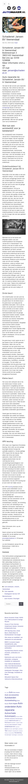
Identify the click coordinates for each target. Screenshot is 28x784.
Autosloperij (10, 716)
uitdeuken (21, 730)
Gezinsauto (8, 722)
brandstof (7, 720)
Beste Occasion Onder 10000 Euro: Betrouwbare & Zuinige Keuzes (14, 619)
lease (10, 724)
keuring (10, 487)
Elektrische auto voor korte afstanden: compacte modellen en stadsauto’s (13, 659)
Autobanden (10, 697)
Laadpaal (18, 722)
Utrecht (16, 586)
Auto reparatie (8, 591)
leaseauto (14, 724)
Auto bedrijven (9, 586)
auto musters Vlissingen (11, 598)
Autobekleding (10, 700)
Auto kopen (13, 703)
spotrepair (20, 728)
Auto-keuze (16, 692)
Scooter (10, 728)
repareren (17, 726)
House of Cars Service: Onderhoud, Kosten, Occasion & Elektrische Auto (14, 626)
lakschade (7, 724)
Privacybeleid (19, 780)
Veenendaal (6, 589)
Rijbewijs (7, 728)
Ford (20, 720)
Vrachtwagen (14, 734)
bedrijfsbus (12, 718)
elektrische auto (13, 720)
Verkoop (6, 732)
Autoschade (10, 713)
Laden (21, 722)
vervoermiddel (11, 732)
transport (10, 730)
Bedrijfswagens (19, 718)
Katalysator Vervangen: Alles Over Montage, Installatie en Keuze (14, 672)
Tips (6, 730)
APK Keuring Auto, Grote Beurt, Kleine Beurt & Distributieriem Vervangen (13, 633)
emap (12, 780)
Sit (10, 780)
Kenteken (13, 722)
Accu (6, 692)
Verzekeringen (8, 734)
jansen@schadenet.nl (13, 71)
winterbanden (20, 734)
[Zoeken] (21, 604)
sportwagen (15, 728)
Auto (11, 692)
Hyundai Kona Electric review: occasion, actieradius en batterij (14, 652)
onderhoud (8, 726)
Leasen (19, 724)
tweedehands (15, 730)
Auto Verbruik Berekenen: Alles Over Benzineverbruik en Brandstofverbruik (13, 666)
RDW (14, 726)
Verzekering (18, 732)
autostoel (18, 716)
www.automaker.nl (14, 781)
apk (7, 692)
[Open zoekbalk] (9, 4)
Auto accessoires (12, 695)
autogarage (5, 107)
